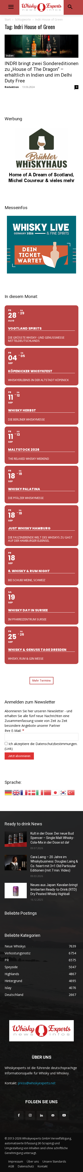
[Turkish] (71, 792)
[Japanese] (55, 792)
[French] (24, 792)
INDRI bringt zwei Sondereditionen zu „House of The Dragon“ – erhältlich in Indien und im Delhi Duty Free (41, 72)
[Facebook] (18, 1115)
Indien (10, 55)
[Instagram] (30, 1115)
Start (8, 19)
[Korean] (63, 792)
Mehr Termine (41, 680)
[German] (8, 792)
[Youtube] (64, 1115)
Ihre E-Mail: (14, 730)
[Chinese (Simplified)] (48, 792)
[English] (16, 792)
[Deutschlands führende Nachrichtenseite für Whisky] (41, 7)
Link (9, 748)
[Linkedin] (41, 1115)
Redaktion (12, 87)
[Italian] (40, 792)
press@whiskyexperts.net (37, 1083)
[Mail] (52, 1115)
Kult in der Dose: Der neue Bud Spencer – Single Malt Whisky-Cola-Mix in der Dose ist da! (52, 838)
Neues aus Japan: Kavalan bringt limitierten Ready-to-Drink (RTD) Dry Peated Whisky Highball (54, 889)
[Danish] (32, 792)
